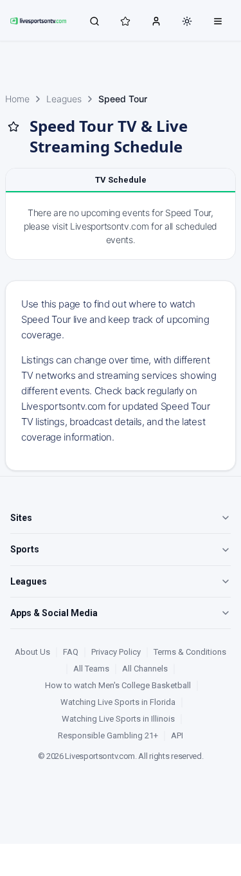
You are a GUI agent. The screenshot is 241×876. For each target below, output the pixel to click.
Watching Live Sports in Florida (117, 702)
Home (17, 98)
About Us (32, 652)
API (177, 735)
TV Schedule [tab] (121, 180)
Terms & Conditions (190, 652)
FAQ (70, 652)
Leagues (64, 98)
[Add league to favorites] (13, 126)
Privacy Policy (116, 652)
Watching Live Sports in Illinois (118, 719)
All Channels (145, 668)
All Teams (91, 668)
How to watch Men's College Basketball (118, 685)
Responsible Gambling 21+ (108, 735)
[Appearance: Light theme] (187, 21)
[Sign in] (156, 20)
